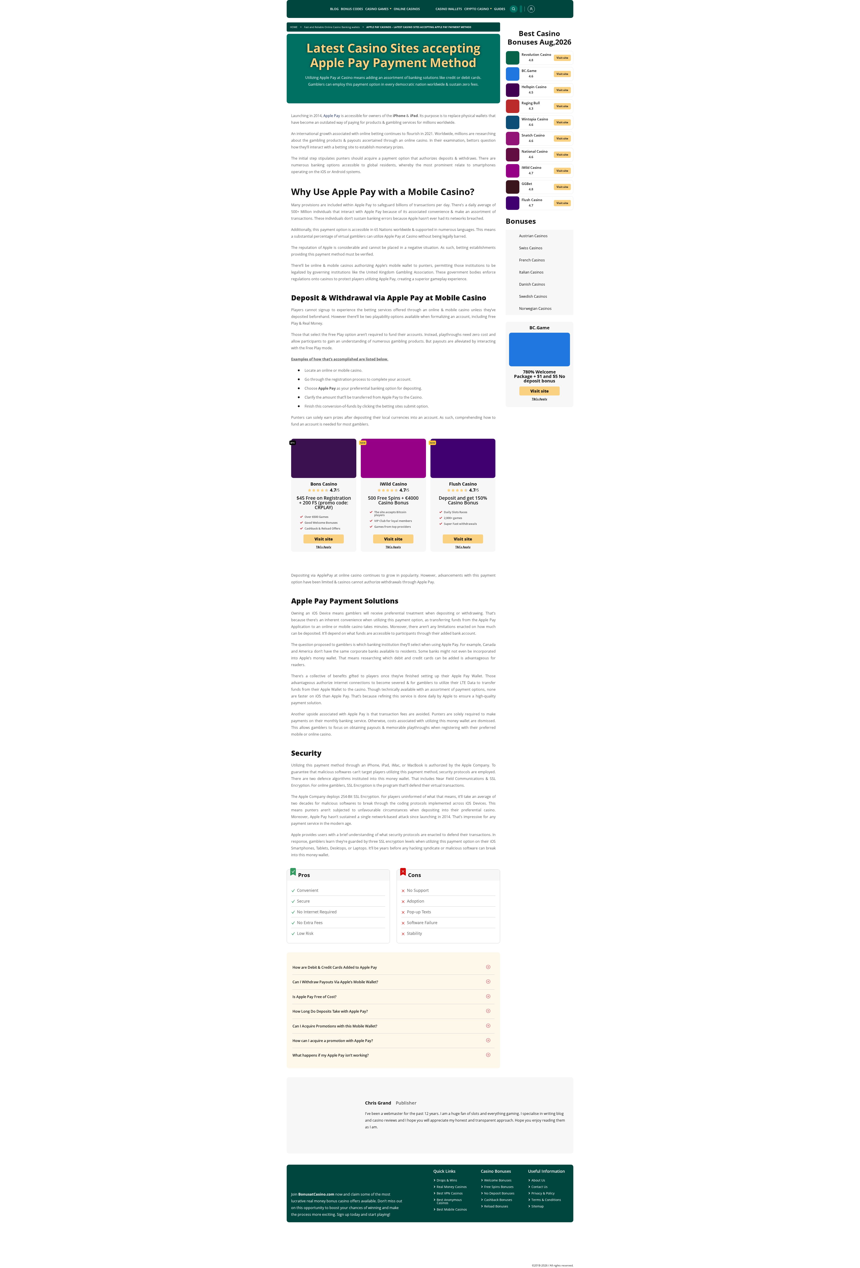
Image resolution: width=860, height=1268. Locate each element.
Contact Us (539, 1187)
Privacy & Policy (543, 1193)
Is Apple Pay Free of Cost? (314, 996)
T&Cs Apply (323, 547)
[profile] (531, 9)
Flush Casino (463, 484)
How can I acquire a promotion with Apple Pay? (332, 1040)
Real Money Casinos (452, 1187)
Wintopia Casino (535, 119)
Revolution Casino (536, 54)
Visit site (323, 539)
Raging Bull (531, 103)
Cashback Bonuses (498, 1200)
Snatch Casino (533, 135)
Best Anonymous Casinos (449, 1201)
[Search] (514, 9)
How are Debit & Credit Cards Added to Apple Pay (334, 967)
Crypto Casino (476, 9)
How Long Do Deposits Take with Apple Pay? (330, 1011)
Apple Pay (331, 115)
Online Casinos (407, 9)
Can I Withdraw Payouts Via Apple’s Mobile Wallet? (335, 981)
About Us (538, 1180)
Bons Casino (323, 484)
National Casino (535, 151)
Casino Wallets (449, 9)
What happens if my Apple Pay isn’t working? (330, 1055)
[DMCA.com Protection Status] (539, 1262)
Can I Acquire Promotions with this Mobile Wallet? (334, 1026)
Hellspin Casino (534, 87)
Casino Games (377, 9)
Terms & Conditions (546, 1200)
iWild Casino (393, 484)
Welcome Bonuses (498, 1180)
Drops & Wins (447, 1180)
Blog (334, 9)
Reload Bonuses (496, 1206)
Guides (499, 9)
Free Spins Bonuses (499, 1187)
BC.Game (529, 70)
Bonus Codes (352, 9)
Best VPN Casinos (450, 1193)
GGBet (527, 183)
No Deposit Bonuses (499, 1193)
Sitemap (537, 1206)
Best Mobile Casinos (452, 1209)
